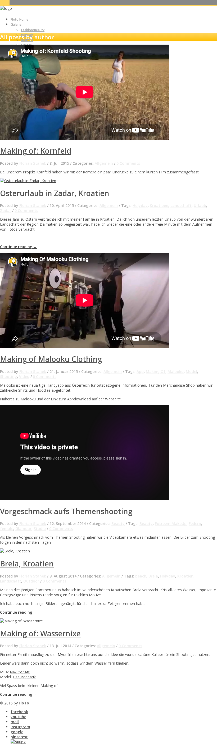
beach (140, 576)
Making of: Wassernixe (40, 633)
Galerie (16, 24)
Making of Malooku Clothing (51, 359)
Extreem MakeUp (171, 523)
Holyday (140, 205)
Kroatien (185, 576)
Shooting (8, 376)
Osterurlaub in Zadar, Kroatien (54, 193)
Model (191, 371)
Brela (153, 576)
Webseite (113, 398)
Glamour (23, 528)
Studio (40, 528)
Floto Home (19, 19)
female (6, 528)
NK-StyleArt (20, 671)
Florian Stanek (32, 163)
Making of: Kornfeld (35, 151)
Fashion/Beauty (32, 30)
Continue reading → (18, 246)
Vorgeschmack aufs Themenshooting (66, 511)
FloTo (24, 703)
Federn (195, 523)
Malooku (176, 371)
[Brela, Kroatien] (15, 550)
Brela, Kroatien (27, 563)
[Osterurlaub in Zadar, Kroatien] (28, 180)
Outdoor (31, 581)
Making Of (155, 371)
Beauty (118, 523)
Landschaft (181, 205)
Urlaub (200, 205)
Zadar (5, 210)
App (140, 371)
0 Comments (128, 163)
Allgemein (104, 163)
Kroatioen (159, 205)
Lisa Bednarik (24, 676)
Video (24, 376)
